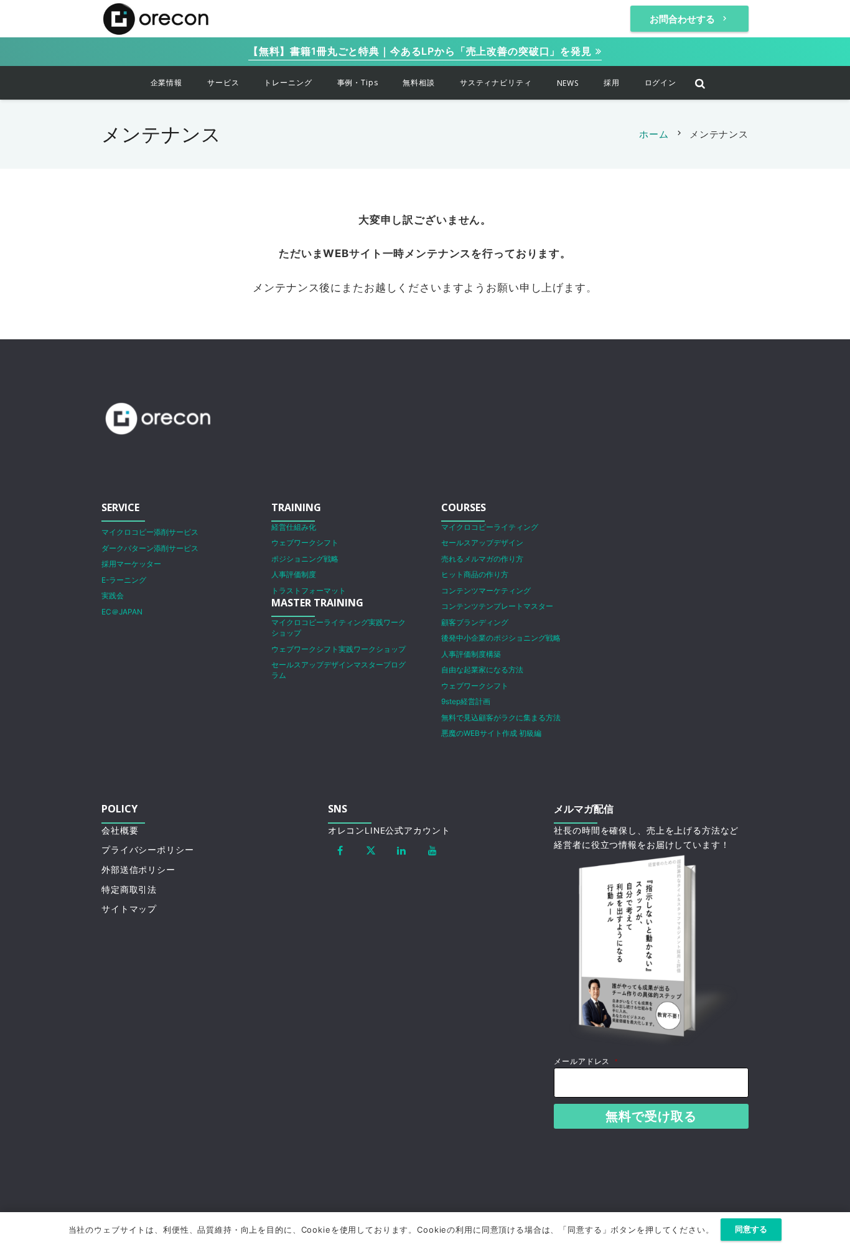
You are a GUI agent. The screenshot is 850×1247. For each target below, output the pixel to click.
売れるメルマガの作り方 (482, 558)
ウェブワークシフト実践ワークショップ (338, 649)
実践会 (112, 595)
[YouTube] (432, 850)
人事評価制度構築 (471, 654)
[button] (191, 82)
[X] (370, 850)
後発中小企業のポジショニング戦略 (501, 637)
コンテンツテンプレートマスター (497, 606)
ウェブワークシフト (305, 542)
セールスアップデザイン (482, 542)
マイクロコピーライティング (489, 527)
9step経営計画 (465, 701)
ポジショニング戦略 (305, 558)
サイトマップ (129, 909)
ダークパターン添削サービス (149, 548)
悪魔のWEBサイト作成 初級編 (491, 733)
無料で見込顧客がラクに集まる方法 (501, 717)
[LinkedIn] (402, 850)
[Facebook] (340, 850)
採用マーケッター (131, 563)
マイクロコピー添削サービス (149, 532)
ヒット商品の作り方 (474, 574)
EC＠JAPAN (121, 611)
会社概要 (119, 830)
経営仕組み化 (293, 527)
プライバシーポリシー (147, 850)
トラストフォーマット (308, 590)
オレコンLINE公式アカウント (389, 830)
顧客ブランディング (474, 622)
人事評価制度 (293, 574)
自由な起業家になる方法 (482, 669)
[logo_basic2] (155, 18)
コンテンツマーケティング (486, 590)
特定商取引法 (129, 890)
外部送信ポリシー (138, 870)
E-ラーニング (123, 580)
